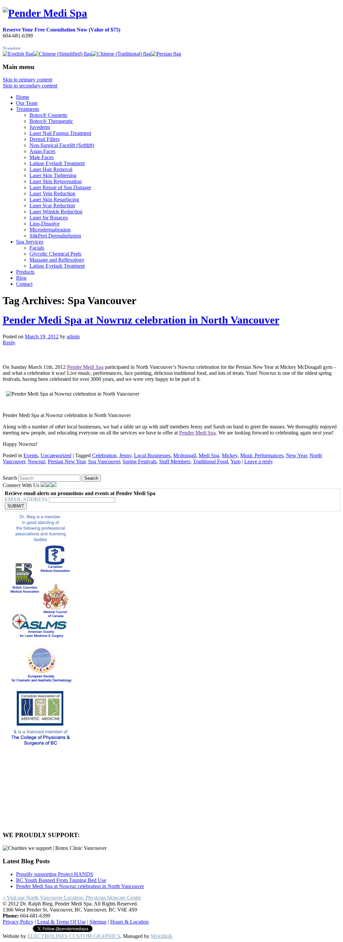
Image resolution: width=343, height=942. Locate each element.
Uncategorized (56, 455)
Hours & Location (129, 922)
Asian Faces (42, 151)
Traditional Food (210, 461)
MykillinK (162, 936)
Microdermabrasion (50, 229)
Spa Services (29, 242)
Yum (235, 461)
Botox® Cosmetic (48, 115)
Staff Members (174, 461)
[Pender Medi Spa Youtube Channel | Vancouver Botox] (54, 485)
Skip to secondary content (30, 85)
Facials (36, 248)
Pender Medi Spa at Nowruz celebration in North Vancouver (141, 320)
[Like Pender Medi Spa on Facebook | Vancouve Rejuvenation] (43, 485)
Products (25, 272)
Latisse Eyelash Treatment (57, 163)
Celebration (104, 455)
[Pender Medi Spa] (45, 13)
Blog (21, 278)
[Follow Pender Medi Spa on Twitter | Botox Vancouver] (48, 485)
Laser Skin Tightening (52, 175)
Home (22, 97)
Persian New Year (66, 461)
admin (73, 336)
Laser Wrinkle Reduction (55, 211)
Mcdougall (184, 455)
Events (30, 455)
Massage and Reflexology (56, 260)
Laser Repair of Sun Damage (60, 187)
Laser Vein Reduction (52, 193)
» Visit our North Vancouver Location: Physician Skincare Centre (72, 897)
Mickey (229, 455)
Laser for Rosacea (48, 217)
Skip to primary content (27, 79)
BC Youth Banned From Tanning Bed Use (61, 880)
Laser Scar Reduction (52, 205)
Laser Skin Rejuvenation (55, 181)
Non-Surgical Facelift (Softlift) (61, 145)
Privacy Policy (18, 922)
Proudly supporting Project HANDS (54, 874)
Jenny (125, 455)
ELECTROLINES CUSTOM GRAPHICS (73, 936)
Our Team (27, 103)
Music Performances (261, 455)
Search (10, 478)
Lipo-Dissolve (44, 223)
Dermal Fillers (44, 139)
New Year (296, 455)
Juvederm (39, 127)
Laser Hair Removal (50, 169)
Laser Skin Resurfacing (54, 199)
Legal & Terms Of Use (61, 922)
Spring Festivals (139, 461)
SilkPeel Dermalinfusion (55, 236)
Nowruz (36, 461)
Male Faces (41, 157)
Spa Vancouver (104, 461)
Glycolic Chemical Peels (55, 254)
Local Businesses (152, 455)
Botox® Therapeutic (51, 121)
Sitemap (98, 922)
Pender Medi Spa (85, 367)
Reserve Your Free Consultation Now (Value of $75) (61, 29)
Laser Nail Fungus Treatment (60, 133)
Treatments (27, 109)
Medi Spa (209, 455)
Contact (24, 284)
